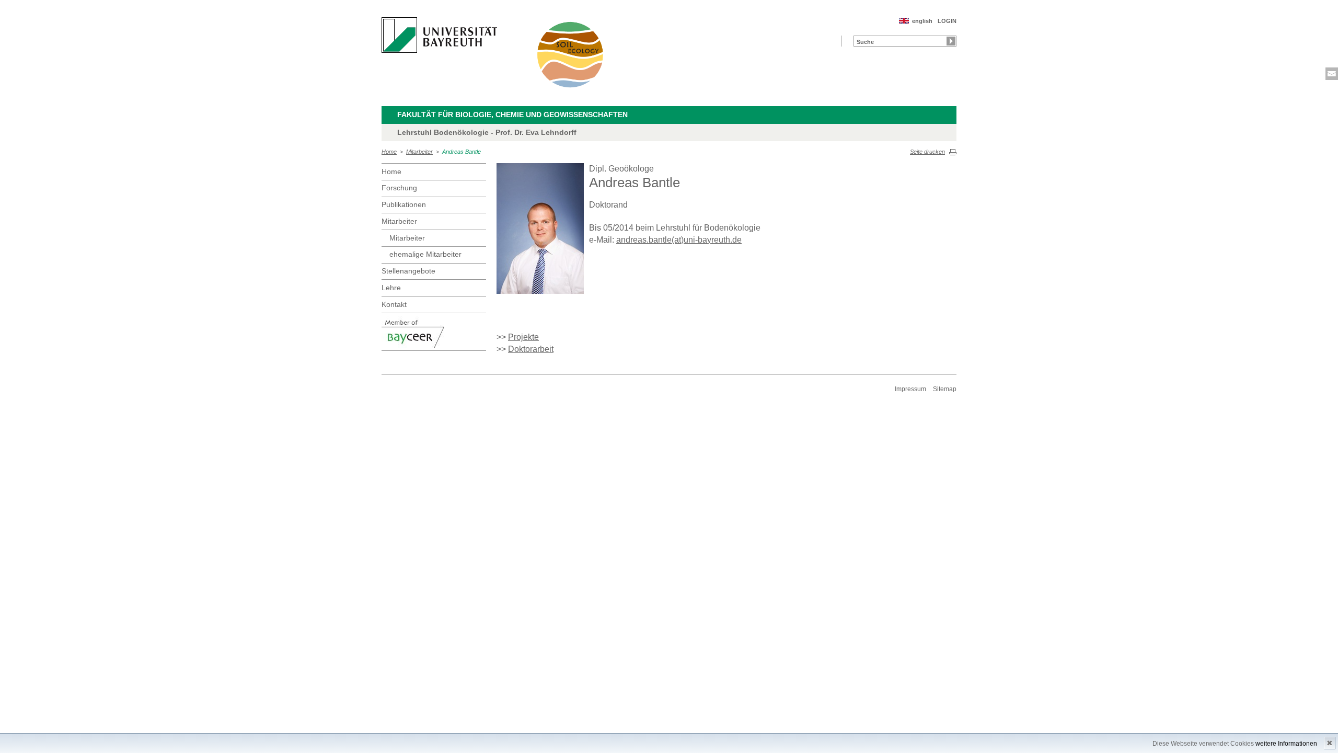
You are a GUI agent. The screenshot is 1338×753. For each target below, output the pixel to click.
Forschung (399, 188)
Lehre (391, 287)
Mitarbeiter (419, 152)
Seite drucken (927, 152)
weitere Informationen (1286, 743)
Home (389, 152)
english (922, 21)
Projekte (523, 337)
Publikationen (404, 204)
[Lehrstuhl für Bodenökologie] (571, 54)
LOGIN (947, 21)
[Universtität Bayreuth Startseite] (439, 35)
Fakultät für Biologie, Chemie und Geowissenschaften (512, 114)
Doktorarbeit (530, 349)
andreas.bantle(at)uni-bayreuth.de (679, 239)
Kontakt (394, 304)
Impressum (910, 389)
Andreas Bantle (461, 152)
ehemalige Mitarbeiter (425, 254)
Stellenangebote (408, 271)
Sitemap (944, 389)
